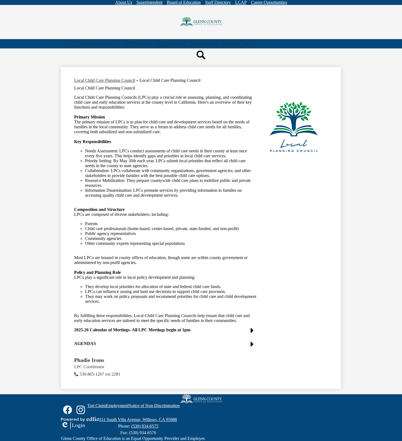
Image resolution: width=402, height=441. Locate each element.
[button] (98, 43)
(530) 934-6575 (144, 426)
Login (73, 425)
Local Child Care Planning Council (104, 80)
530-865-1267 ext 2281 (100, 374)
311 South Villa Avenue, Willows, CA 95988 (138, 419)
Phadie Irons (89, 360)
